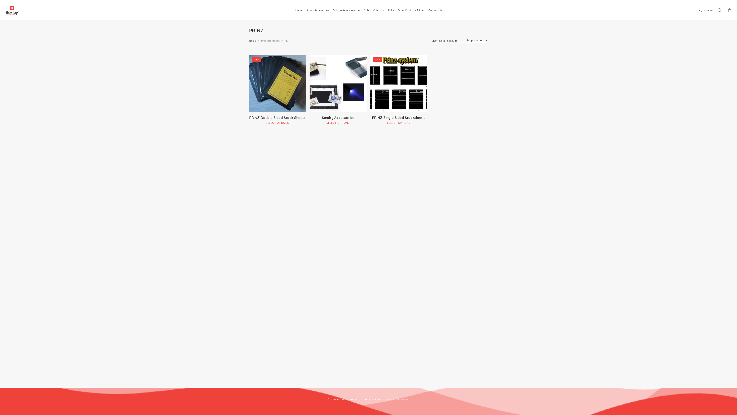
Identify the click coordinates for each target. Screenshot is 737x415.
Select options (277, 122)
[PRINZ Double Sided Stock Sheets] (277, 83)
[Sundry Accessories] (338, 83)
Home (252, 40)
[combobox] (474, 40)
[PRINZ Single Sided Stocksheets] (398, 83)
